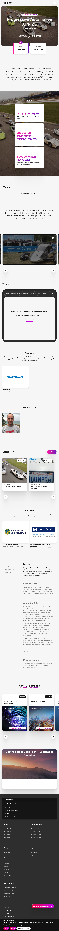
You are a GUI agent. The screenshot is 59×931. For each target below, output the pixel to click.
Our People (7, 834)
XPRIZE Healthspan (36, 834)
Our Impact (34, 852)
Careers (7, 913)
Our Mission (7, 828)
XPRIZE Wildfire (35, 831)
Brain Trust (7, 869)
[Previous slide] (6, 271)
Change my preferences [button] (23, 928)
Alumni (6, 866)
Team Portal (8, 908)
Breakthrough (9, 566)
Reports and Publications (38, 855)
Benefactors (7, 858)
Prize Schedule (9, 572)
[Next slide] (53, 271)
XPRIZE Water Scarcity (37, 837)
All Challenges (35, 828)
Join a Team (7, 896)
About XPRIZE (8, 831)
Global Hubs (7, 875)
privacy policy (23, 922)
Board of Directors (9, 855)
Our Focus (7, 837)
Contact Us (8, 910)
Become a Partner (9, 893)
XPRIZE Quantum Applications (39, 840)
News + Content (9, 905)
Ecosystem (7, 852)
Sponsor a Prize (8, 890)
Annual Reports (9, 916)
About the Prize (9, 569)
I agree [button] (6, 928)
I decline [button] (13, 928)
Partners (6, 863)
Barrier (7, 564)
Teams (6, 872)
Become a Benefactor (10, 887)
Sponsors (7, 861)
